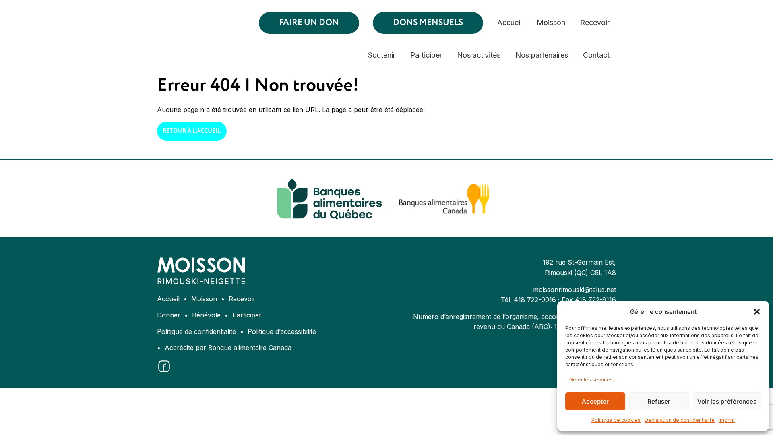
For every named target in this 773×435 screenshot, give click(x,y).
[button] (757, 312)
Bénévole (206, 315)
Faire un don (309, 23)
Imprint (727, 420)
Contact (596, 55)
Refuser (658, 401)
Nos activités (478, 55)
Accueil (509, 22)
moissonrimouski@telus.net (574, 290)
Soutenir (381, 55)
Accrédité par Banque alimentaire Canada (228, 348)
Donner (168, 315)
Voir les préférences (726, 401)
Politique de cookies (616, 420)
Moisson (551, 22)
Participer (426, 55)
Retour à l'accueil (192, 131)
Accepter (595, 401)
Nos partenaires (541, 55)
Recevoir (595, 22)
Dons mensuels (428, 23)
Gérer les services (591, 380)
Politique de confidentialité (196, 331)
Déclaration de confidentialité (680, 420)
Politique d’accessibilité (282, 331)
